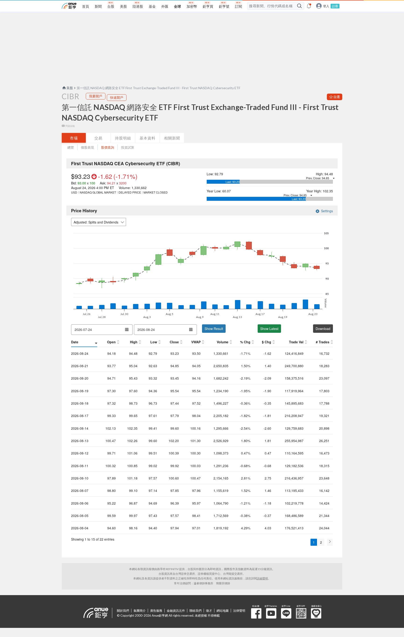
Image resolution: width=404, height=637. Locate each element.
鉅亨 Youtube (271, 613)
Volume (222, 342)
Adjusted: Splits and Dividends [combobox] (96, 222)
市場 (74, 138)
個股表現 (87, 147)
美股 (69, 88)
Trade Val (296, 342)
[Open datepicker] (126, 329)
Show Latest (269, 328)
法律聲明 (239, 610)
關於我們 (123, 610)
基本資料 (147, 138)
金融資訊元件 (176, 610)
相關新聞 (172, 138)
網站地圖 (222, 610)
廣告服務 (156, 610)
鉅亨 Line (286, 613)
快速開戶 (116, 97)
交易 (98, 138)
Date (74, 342)
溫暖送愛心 (316, 613)
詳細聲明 (262, 578)
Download (323, 328)
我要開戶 (95, 96)
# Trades (322, 342)
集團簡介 (139, 610)
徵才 (209, 610)
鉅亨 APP (301, 613)
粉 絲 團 (256, 613)
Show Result (214, 328)
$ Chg (266, 342)
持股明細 (123, 138)
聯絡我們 (195, 610)
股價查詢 (107, 147)
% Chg (245, 342)
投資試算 (127, 147)
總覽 (70, 147)
